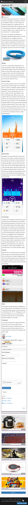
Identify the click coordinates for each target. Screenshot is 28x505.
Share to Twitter (7, 400)
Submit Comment (6, 388)
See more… (13, 492)
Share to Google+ (7, 398)
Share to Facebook (7, 403)
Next (24, 408)
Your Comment (6, 352)
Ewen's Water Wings (22, 503)
